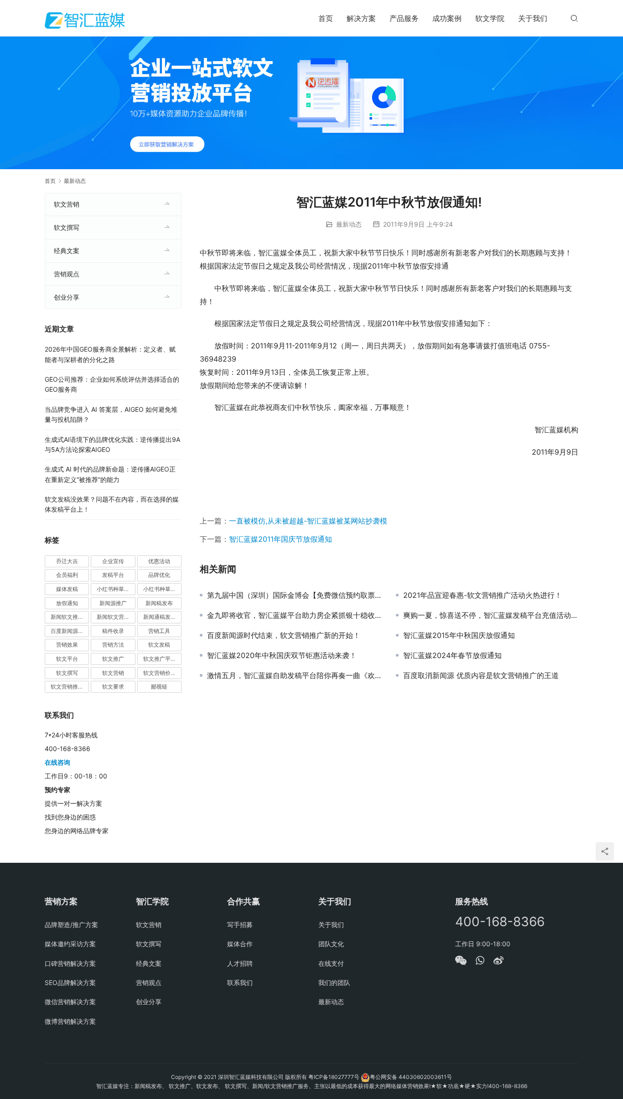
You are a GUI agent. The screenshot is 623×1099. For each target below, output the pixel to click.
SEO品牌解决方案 (70, 982)
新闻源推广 (113, 603)
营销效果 (67, 644)
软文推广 (113, 658)
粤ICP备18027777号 (333, 1076)
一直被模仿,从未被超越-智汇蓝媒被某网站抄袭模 (308, 520)
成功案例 (447, 18)
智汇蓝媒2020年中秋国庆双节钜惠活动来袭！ (282, 655)
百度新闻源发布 (70, 630)
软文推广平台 (159, 658)
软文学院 (489, 18)
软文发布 (207, 1086)
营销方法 (113, 644)
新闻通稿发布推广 (162, 616)
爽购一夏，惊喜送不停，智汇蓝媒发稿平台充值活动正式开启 (490, 615)
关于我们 (532, 18)
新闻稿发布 (159, 603)
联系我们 (240, 982)
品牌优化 (159, 574)
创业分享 (66, 297)
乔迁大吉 (67, 561)
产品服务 (404, 18)
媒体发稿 (67, 589)
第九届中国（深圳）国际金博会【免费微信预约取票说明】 (294, 595)
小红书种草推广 (116, 589)
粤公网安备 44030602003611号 (411, 1076)
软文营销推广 (67, 686)
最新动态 (349, 224)
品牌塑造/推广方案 (71, 924)
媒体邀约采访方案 (70, 944)
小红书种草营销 (162, 589)
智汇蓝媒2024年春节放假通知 (452, 655)
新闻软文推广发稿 (70, 616)
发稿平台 (113, 574)
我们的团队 (334, 982)
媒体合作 (240, 944)
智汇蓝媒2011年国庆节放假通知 (280, 539)
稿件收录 (113, 630)
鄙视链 (159, 686)
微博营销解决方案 (70, 1021)
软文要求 (113, 686)
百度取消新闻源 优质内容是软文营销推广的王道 (481, 675)
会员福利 (67, 574)
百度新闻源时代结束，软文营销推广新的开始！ (283, 635)
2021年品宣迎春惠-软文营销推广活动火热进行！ (482, 595)
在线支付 (331, 963)
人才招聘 (240, 963)
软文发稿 (159, 644)
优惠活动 (159, 561)
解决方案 (361, 18)
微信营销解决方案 (70, 1002)
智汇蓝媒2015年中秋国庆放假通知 (459, 635)
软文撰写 (66, 227)
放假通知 (67, 603)
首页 (325, 18)
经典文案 (66, 250)
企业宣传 (113, 561)
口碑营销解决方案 (70, 963)
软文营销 (66, 204)
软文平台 (67, 658)
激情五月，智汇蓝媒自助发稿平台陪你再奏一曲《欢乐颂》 (294, 675)
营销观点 (66, 274)
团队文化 (331, 944)
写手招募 (240, 924)
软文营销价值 (159, 672)
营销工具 (159, 630)
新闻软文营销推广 (116, 616)
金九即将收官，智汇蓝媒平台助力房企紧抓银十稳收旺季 (294, 615)
